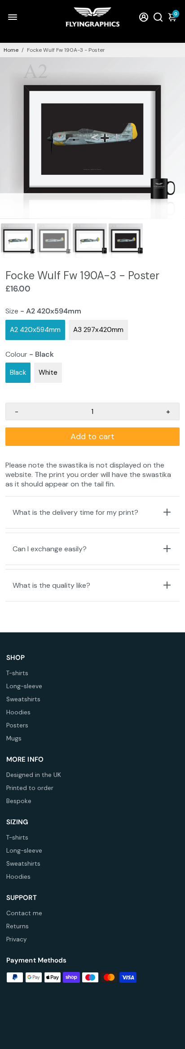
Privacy (16, 939)
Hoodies (18, 712)
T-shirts (17, 673)
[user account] (143, 17)
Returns (17, 926)
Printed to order (29, 788)
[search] (158, 17)
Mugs (14, 738)
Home (11, 50)
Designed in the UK (33, 775)
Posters (17, 725)
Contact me (24, 913)
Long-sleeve (24, 686)
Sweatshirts (23, 699)
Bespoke (18, 801)
